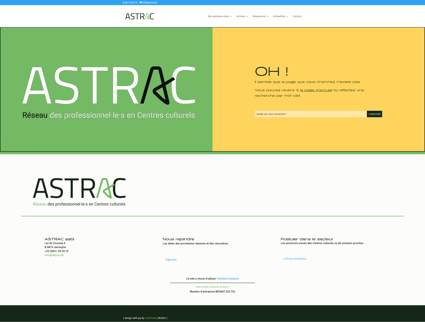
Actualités (279, 16)
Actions (241, 16)
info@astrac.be (54, 255)
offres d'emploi (295, 258)
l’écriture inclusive (228, 279)
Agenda (171, 259)
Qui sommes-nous (218, 16)
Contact (297, 16)
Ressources (259, 16)
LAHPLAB (150, 318)
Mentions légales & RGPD (212, 286)
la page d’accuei (316, 89)
